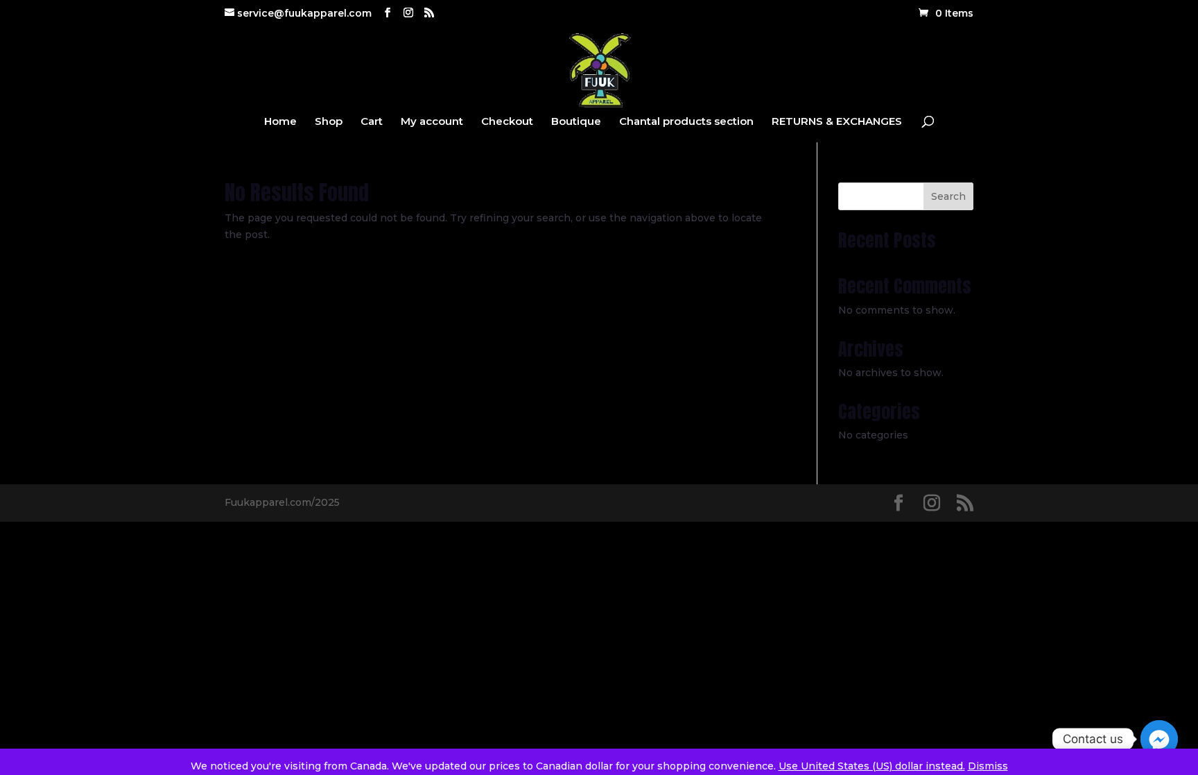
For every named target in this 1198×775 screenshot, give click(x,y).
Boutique (576, 122)
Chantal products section (686, 122)
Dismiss (988, 766)
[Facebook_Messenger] (1159, 739)
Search (948, 196)
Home (280, 122)
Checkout (507, 122)
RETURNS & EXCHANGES (837, 122)
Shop (328, 122)
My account (432, 122)
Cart (372, 122)
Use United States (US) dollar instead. (872, 766)
